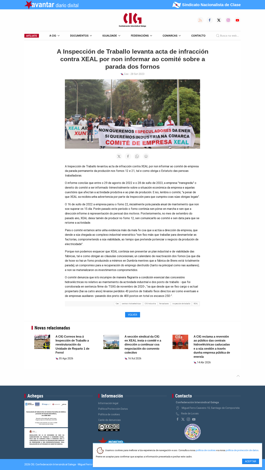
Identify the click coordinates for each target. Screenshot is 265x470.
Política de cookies (109, 414)
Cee (117, 304)
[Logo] (132, 20)
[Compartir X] (119, 156)
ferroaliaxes (164, 304)
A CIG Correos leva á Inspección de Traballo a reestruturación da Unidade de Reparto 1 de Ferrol (72, 344)
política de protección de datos (242, 450)
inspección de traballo (181, 304)
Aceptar (250, 461)
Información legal (108, 403)
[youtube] (194, 419)
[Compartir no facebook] (128, 156)
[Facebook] (177, 419)
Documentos (79, 35)
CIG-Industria (150, 304)
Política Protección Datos (113, 408)
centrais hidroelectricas (131, 304)
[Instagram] (188, 419)
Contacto (198, 35)
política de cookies (206, 450)
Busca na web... (229, 35)
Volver (132, 314)
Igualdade (109, 35)
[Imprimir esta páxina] (146, 156)
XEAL (196, 304)
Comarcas (170, 35)
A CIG (52, 35)
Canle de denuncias (109, 420)
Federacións (140, 35)
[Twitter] (183, 419)
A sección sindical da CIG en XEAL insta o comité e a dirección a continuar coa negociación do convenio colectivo (143, 344)
